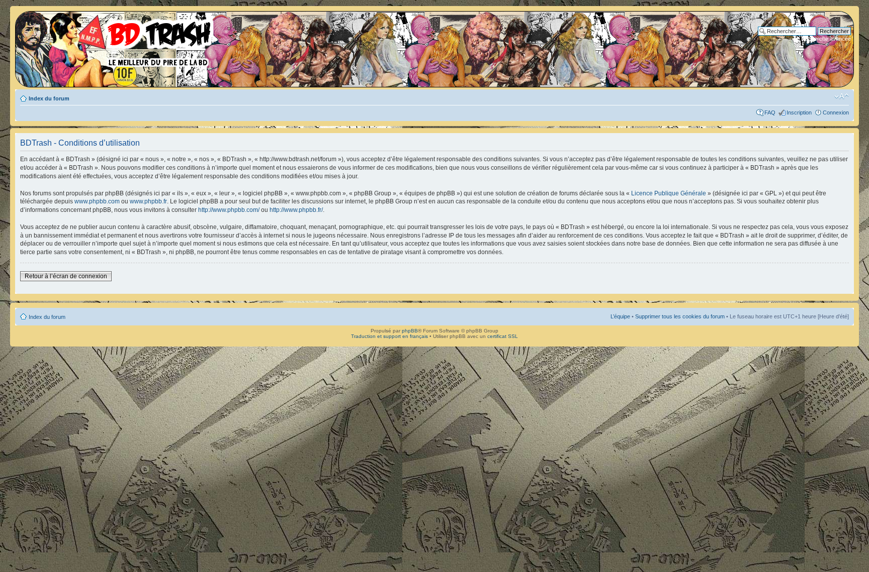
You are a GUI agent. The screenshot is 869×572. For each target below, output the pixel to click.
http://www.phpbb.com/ (228, 209)
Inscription (799, 112)
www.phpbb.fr (148, 201)
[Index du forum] (118, 40)
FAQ (769, 112)
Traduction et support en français (389, 336)
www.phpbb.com (97, 201)
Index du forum (49, 98)
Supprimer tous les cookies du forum (680, 316)
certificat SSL (502, 336)
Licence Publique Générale (668, 193)
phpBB (410, 330)
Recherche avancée (826, 39)
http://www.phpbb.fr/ (296, 209)
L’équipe (620, 316)
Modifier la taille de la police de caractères (841, 96)
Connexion (836, 112)
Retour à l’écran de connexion (66, 276)
